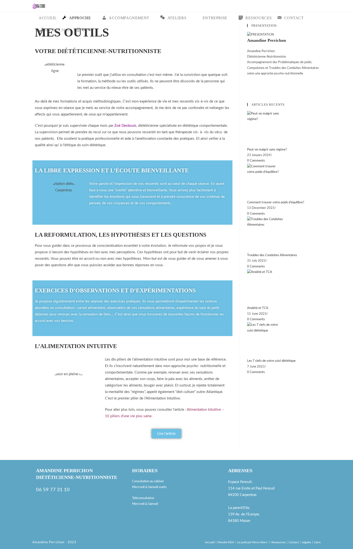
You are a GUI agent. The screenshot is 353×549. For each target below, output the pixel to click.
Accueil (209, 542)
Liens (317, 542)
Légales (306, 542)
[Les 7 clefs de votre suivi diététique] (284, 340)
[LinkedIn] (248, 90)
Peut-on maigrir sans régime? (267, 149)
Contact (294, 542)
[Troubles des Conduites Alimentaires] (284, 235)
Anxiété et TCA (257, 308)
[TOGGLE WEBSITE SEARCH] (99, 30)
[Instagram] (248, 84)
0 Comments (256, 160)
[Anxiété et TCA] (284, 287)
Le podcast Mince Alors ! (252, 542)
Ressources (278, 542)
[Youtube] (37, 521)
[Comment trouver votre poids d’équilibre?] (284, 182)
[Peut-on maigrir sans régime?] (284, 129)
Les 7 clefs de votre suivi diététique (271, 360)
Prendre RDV (226, 542)
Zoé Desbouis (125, 125)
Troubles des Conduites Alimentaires (272, 255)
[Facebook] (248, 79)
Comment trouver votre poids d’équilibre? (275, 202)
